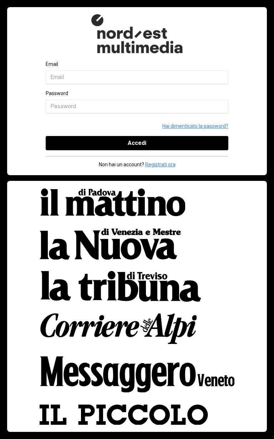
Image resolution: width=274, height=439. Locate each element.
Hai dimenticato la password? (195, 126)
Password (57, 93)
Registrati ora (160, 164)
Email (52, 64)
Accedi (137, 143)
